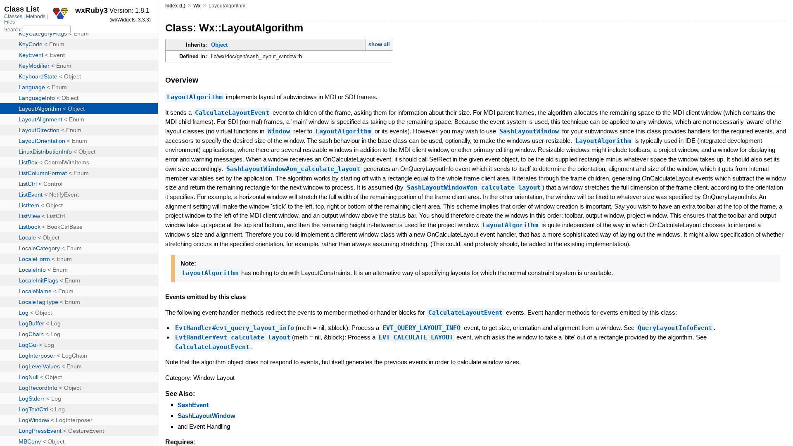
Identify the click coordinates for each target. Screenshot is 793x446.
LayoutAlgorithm (195, 97)
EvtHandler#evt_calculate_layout (232, 337)
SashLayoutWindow (529, 131)
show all (379, 44)
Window (279, 131)
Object (219, 45)
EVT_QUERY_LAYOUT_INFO (421, 328)
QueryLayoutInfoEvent (675, 328)
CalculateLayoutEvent (232, 112)
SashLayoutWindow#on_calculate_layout (293, 169)
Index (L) (175, 6)
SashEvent (193, 404)
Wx (197, 6)
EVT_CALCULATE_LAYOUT (416, 337)
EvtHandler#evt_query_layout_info (234, 328)
